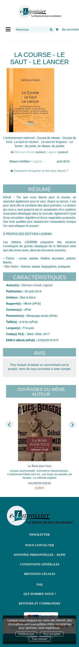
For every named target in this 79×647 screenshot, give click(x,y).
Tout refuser (39, 639)
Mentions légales (39, 574)
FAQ (39, 585)
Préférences (26, 634)
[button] (30, 100)
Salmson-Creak (25, 152)
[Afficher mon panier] (57, 29)
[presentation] (9, 424)
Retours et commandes (39, 603)
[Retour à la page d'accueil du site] (39, 11)
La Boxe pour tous (39, 466)
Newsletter (39, 535)
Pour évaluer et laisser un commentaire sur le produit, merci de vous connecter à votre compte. (39, 367)
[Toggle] (8, 29)
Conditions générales (39, 564)
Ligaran (52, 152)
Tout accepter (52, 634)
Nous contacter (39, 545)
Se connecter (70, 29)
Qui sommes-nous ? (39, 594)
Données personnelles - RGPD (39, 555)
